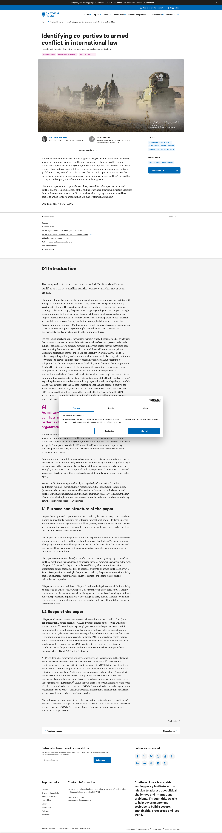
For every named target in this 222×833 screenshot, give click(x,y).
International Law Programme (161, 162)
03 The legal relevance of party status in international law (65, 234)
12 (59, 626)
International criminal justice (162, 146)
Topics (53, 21)
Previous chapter (55, 730)
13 (47, 640)
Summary (45, 223)
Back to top (173, 721)
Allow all (144, 431)
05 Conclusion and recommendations (57, 242)
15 (73, 682)
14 (106, 661)
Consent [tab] (76, 408)
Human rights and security (160, 142)
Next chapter (169, 730)
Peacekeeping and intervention (162, 149)
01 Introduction (48, 226)
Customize (109, 431)
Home (44, 21)
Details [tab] (111, 408)
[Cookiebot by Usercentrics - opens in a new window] (150, 400)
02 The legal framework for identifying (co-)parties (62, 230)
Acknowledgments (49, 249)
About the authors (49, 245)
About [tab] (145, 408)
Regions (59, 21)
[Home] (50, 14)
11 (84, 523)
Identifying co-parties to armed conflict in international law (91, 21)
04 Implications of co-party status (55, 238)
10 (50, 444)
